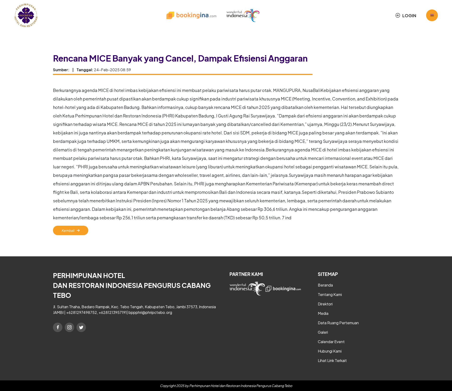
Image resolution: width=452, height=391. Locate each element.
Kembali (68, 230)
